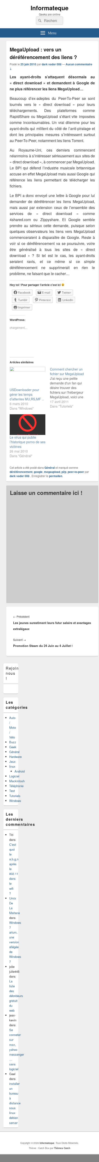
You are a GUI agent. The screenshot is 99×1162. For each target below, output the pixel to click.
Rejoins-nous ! (14, 673)
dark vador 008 (51, 64)
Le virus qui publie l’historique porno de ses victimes (27, 442)
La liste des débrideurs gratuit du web (16, 996)
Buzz (12, 742)
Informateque (49, 7)
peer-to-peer (76, 472)
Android (20, 771)
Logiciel (14, 776)
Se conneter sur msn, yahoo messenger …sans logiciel (16, 1049)
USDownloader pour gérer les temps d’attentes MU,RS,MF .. (27, 394)
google (38, 472)
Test (12, 790)
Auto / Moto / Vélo (12, 727)
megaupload (52, 472)
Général (49, 467)
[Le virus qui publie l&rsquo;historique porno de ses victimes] (27, 424)
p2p (63, 472)
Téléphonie (16, 786)
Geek (12, 747)
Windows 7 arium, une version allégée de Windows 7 (15, 942)
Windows (15, 800)
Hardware (15, 756)
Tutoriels (14, 796)
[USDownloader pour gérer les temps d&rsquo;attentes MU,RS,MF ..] (27, 377)
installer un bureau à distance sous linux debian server (14, 1103)
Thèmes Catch (62, 1148)
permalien (55, 476)
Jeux (12, 761)
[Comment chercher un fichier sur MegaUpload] (70, 387)
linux (12, 766)
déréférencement (21, 472)
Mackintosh (17, 781)
